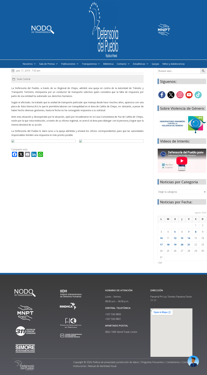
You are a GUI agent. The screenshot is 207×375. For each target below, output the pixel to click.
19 (175, 244)
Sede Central (23, 79)
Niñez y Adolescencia (173, 63)
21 (188, 244)
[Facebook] (161, 94)
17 (161, 244)
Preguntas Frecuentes (152, 362)
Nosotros (28, 63)
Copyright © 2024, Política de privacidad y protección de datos (106, 362)
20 (182, 244)
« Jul (160, 262)
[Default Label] (189, 94)
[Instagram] (180, 94)
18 (168, 244)
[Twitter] (170, 94)
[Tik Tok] (198, 94)
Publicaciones (68, 63)
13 (182, 238)
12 (175, 238)
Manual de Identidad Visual (102, 366)
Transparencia (89, 63)
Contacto (121, 63)
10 (161, 238)
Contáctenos (173, 362)
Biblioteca (108, 63)
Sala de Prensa (47, 63)
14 (188, 238)
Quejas (155, 63)
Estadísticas (139, 63)
